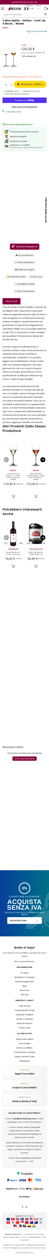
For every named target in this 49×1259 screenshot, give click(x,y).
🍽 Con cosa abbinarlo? (24, 255)
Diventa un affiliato (24, 1048)
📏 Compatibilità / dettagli (24, 284)
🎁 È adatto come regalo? (24, 269)
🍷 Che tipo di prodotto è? (24, 262)
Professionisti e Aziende (24, 1052)
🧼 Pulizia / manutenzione (25, 291)
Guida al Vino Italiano (24, 1039)
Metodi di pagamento (24, 981)
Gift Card (24, 994)
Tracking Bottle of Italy (24, 1010)
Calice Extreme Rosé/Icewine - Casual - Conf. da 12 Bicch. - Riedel (35, 477)
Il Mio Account (25, 1006)
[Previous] (6, 459)
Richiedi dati (24, 1061)
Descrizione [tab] (11, 301)
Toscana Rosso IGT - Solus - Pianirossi (13, 553)
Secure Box (24, 990)
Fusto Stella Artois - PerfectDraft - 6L (36, 553)
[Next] (42, 459)
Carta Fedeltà (24, 1043)
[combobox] (22, 14)
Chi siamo (24, 972)
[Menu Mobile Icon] (2, 8)
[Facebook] (22, 1206)
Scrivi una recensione (25, 758)
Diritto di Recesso (24, 1023)
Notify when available (45, 209)
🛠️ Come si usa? (36, 277)
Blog (25, 986)
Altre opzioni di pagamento (24, 106)
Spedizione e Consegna (24, 977)
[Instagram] (26, 1206)
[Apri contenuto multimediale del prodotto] (10, 56)
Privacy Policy (24, 1027)
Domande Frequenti (24, 1014)
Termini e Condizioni (24, 1019)
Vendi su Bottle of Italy (24, 1056)
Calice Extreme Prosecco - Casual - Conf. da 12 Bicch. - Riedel (13, 477)
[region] (10, 56)
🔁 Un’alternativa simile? (16, 277)
